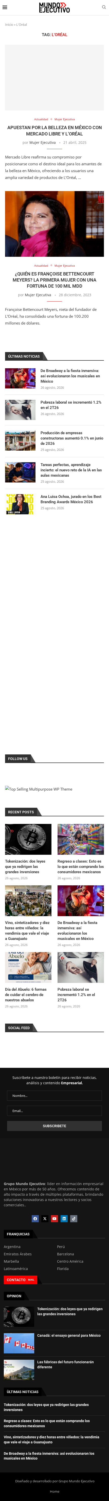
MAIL (31, 1279)
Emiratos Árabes (18, 1254)
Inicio (9, 24)
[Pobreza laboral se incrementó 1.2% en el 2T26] (20, 410)
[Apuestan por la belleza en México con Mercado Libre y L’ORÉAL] (54, 77)
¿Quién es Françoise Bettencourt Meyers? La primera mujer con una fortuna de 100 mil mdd (54, 280)
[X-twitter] (44, 1218)
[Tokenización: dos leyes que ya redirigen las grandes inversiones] (28, 839)
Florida (63, 1269)
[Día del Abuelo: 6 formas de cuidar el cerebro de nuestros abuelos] (28, 967)
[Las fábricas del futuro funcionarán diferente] (19, 1370)
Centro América (70, 1261)
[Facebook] (35, 1218)
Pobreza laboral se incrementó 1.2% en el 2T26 (71, 405)
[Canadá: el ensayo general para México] (19, 1343)
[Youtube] (54, 1218)
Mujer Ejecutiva (42, 142)
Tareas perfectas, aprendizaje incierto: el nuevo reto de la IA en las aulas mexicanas (71, 470)
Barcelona (65, 1254)
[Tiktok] (73, 1218)
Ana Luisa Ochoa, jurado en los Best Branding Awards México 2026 (71, 499)
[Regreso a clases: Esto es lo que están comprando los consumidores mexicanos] (81, 839)
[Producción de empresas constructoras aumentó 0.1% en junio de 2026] (20, 440)
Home (54, 1491)
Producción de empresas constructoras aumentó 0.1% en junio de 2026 (72, 438)
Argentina (12, 1247)
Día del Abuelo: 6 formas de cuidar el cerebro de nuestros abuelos (26, 994)
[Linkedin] (64, 1218)
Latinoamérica (16, 1269)
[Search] (103, 7)
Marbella (11, 1261)
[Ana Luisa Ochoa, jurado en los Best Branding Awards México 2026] (20, 504)
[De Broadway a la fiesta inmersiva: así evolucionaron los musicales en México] (20, 378)
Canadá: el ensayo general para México (69, 1335)
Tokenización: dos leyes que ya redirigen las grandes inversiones (25, 866)
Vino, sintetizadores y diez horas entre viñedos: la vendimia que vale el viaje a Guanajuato (27, 930)
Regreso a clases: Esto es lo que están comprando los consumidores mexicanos (81, 866)
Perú (61, 1247)
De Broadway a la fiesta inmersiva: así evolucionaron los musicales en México (70, 376)
